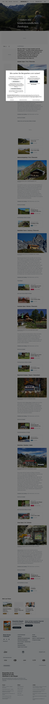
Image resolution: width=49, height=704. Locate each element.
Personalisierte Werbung (16, 88)
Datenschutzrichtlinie (23, 99)
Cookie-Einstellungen (36, 99)
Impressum (12, 99)
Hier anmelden (33, 84)
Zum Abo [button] (33, 81)
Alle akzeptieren (16, 81)
